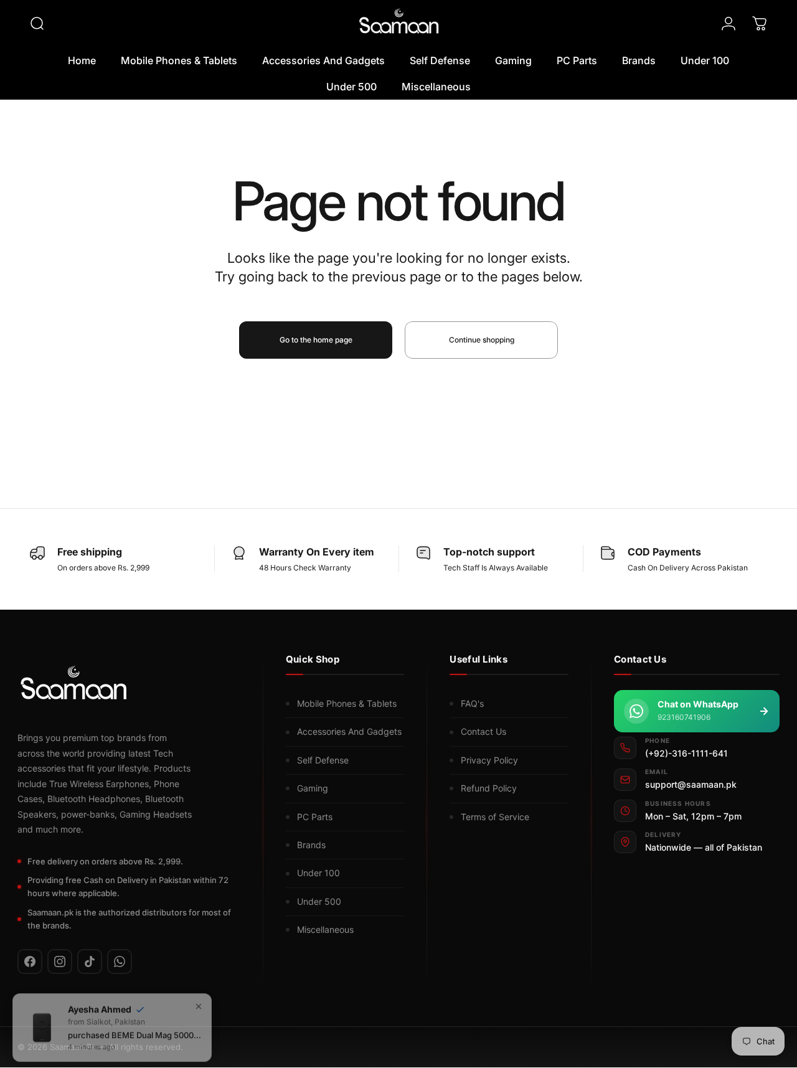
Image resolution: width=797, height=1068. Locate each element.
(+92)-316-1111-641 (686, 753)
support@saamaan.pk (691, 785)
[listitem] (29, 962)
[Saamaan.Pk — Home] (73, 686)
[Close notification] (198, 1000)
